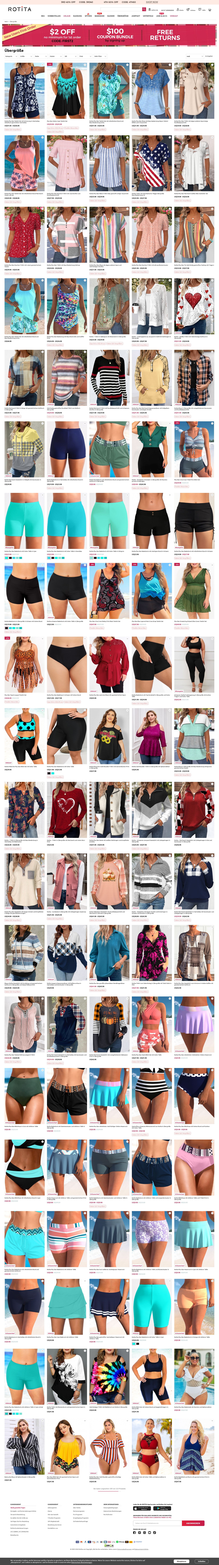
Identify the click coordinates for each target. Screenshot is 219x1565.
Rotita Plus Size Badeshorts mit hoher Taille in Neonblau (64, 551)
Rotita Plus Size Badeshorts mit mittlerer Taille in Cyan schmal (24, 1407)
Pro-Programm (77, 1514)
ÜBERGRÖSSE (123, 16)
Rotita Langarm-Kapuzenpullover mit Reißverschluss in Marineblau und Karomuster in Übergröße (64, 984)
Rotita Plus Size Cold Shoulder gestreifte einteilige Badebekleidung (105, 1477)
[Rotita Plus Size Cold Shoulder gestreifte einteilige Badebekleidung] (109, 1446)
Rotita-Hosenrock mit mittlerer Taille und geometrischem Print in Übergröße (66, 1198)
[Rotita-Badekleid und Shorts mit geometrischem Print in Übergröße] (194, 1446)
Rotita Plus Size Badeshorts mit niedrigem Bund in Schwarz (150, 551)
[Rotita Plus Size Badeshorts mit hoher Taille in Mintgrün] (109, 521)
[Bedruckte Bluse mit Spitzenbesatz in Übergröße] (25, 1446)
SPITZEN (88, 16)
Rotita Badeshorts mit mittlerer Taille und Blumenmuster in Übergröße (150, 1270)
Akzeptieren (181, 1561)
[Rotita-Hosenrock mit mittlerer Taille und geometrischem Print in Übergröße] (67, 1167)
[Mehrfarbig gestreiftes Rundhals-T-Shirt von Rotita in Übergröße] (67, 378)
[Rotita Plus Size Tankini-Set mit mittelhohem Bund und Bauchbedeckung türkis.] (109, 90)
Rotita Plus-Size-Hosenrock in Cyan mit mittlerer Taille (191, 1269)
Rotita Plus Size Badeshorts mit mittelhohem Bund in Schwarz (193, 551)
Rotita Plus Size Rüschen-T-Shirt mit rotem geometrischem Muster (23, 265)
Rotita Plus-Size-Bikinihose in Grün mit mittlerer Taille (21, 1126)
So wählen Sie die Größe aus (19, 1518)
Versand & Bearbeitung (17, 1514)
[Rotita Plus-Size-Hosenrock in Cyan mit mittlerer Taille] (194, 1239)
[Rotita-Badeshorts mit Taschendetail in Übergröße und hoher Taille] (152, 664)
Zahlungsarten (52, 1508)
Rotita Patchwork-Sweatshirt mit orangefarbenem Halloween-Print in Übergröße (108, 1055)
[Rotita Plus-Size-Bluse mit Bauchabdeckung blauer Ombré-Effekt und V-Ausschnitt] (152, 90)
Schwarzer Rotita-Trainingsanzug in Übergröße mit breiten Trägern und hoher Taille (192, 695)
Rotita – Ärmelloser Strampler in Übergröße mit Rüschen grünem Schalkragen (149, 480)
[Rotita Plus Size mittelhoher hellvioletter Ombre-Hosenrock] (194, 1024)
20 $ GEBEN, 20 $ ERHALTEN (19, 1531)
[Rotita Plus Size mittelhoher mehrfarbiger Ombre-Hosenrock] (109, 1096)
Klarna (50, 1511)
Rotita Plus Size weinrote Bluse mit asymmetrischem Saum (107, 695)
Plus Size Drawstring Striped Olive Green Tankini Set (190, 621)
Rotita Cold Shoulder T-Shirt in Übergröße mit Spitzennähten (151, 766)
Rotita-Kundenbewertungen (19, 1528)
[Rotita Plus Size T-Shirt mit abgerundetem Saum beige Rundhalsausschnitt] (194, 90)
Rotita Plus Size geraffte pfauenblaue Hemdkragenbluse (106, 983)
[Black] (10, 558)
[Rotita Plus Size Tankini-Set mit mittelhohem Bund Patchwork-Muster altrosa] (25, 163)
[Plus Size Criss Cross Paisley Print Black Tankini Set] (109, 591)
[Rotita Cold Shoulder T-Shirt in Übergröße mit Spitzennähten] (152, 736)
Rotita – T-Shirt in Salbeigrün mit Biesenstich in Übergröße (107, 336)
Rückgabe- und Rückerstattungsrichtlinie (23, 1511)
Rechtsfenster (108, 1514)
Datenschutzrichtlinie (141, 1549)
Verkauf (174, 16)
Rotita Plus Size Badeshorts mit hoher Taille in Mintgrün (106, 551)
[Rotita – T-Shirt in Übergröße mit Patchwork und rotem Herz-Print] (67, 810)
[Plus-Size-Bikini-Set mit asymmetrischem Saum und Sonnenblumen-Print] (67, 1446)
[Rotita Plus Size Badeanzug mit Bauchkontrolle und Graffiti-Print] (67, 306)
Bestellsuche (14, 1535)
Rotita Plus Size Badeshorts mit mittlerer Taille (61, 1269)
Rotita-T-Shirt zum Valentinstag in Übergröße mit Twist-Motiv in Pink (151, 984)
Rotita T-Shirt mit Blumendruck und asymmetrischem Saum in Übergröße (66, 1407)
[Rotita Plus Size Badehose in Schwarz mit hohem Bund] (67, 664)
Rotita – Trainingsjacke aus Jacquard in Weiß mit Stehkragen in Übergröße (151, 337)
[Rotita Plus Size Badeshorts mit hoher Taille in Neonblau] (67, 521)
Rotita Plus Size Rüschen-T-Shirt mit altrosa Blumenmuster (150, 265)
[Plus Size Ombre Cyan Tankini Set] (67, 90)
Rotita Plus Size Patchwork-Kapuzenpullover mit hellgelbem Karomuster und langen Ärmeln (150, 409)
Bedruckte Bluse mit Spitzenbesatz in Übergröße (20, 1477)
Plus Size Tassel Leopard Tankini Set (15, 695)
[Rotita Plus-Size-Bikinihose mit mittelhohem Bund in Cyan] (25, 1167)
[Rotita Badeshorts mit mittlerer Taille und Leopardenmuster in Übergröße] (152, 1167)
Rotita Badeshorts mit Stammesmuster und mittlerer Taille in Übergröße (66, 1127)
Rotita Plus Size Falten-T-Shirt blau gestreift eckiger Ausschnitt (108, 193)
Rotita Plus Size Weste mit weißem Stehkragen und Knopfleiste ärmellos (109, 841)
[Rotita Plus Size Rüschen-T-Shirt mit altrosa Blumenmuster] (152, 234)
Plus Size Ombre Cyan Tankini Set (57, 121)
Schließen (201, 1561)
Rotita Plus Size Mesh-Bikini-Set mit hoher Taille (147, 1055)
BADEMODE (99, 16)
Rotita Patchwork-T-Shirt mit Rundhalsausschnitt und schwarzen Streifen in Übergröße (109, 409)
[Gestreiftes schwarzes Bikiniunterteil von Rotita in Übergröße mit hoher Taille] (152, 1096)
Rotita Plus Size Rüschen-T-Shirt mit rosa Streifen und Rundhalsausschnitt (63, 194)
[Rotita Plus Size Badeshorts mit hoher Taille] (67, 736)
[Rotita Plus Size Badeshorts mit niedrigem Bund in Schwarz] (152, 521)
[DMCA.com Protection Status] (109, 1545)
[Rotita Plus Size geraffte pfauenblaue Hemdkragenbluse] (109, 953)
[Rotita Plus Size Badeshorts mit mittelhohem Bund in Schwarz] (194, 521)
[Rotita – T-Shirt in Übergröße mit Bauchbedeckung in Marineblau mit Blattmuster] (25, 810)
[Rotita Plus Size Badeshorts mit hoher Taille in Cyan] (25, 521)
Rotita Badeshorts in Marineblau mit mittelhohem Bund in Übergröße (65, 480)
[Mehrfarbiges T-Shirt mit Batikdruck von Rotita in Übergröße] (109, 1376)
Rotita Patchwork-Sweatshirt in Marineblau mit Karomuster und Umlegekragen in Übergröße (194, 912)
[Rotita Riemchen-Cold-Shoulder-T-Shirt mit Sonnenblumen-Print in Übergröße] (109, 736)
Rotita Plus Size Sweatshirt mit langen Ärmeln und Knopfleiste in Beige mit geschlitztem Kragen (24, 912)
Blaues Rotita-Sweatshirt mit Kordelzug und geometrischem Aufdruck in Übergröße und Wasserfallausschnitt (23, 984)
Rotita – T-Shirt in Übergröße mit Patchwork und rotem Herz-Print (66, 841)
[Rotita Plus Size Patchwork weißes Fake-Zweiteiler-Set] (194, 163)
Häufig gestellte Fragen (17, 1508)
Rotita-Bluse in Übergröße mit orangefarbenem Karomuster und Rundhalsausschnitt (193, 409)
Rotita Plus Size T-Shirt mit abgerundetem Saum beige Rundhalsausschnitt (191, 121)
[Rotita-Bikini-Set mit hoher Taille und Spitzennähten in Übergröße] (152, 1446)
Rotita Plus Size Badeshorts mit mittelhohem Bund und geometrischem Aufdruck (22, 1270)
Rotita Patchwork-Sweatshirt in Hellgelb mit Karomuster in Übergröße (23, 480)
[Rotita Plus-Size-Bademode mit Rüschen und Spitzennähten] (194, 1376)
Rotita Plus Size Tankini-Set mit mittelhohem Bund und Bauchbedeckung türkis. (106, 121)
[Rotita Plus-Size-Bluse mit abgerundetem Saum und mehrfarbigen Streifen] (109, 234)
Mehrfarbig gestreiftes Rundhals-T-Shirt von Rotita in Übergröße (63, 409)
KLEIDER (111, 16)
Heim (6, 21)
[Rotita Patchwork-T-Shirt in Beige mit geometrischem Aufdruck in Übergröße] (25, 378)
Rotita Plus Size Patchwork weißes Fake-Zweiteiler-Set (191, 193)
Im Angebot (209, 56)
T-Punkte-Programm (54, 1518)
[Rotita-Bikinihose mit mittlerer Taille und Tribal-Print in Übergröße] (194, 1167)
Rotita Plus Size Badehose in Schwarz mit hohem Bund (64, 695)
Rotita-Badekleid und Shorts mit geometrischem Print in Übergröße (191, 1477)
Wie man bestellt (53, 1514)
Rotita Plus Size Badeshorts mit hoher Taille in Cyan (20, 551)
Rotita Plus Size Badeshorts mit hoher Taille (60, 766)
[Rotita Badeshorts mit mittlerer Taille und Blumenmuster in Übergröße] (152, 1239)
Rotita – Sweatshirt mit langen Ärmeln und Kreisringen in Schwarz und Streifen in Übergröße (149, 912)
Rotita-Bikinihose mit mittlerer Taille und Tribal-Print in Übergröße (191, 1198)
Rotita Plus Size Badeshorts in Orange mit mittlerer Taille (192, 1337)
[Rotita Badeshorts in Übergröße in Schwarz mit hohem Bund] (25, 591)
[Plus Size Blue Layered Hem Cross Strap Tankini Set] (152, 591)
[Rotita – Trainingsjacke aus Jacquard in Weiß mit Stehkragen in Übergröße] (152, 306)
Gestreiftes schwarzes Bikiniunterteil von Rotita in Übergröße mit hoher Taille (151, 1127)
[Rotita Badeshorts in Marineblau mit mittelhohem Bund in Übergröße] (67, 449)
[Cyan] (6, 557)
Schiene (192, 10)
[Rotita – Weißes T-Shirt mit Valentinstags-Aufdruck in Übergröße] (194, 306)
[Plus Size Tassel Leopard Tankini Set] (25, 664)
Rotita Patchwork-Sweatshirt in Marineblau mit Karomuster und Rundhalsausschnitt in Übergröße (67, 1055)
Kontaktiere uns (53, 1528)
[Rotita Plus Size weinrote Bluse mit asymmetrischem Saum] (109, 664)
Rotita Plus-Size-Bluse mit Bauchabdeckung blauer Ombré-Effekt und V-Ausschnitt (150, 121)
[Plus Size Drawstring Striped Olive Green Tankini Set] (194, 591)
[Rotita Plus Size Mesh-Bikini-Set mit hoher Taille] (152, 1024)
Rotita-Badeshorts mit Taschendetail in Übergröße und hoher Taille (151, 695)
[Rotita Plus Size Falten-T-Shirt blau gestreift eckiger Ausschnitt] (109, 163)
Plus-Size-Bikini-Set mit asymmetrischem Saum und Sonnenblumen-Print (62, 1477)
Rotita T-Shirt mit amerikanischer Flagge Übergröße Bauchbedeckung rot (148, 194)
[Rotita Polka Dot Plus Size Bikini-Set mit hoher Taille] (25, 736)
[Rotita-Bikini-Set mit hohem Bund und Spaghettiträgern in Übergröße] (152, 1376)
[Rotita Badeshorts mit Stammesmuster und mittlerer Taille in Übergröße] (67, 1096)
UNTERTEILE (148, 16)
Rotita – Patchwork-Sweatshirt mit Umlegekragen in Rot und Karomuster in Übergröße (193, 841)
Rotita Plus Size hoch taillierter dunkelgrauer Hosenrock (106, 1269)
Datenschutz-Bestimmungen (112, 1511)
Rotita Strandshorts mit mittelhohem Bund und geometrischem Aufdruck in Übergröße (109, 480)
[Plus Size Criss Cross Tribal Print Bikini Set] (194, 449)
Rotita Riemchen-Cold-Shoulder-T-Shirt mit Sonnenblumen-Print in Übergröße (109, 767)
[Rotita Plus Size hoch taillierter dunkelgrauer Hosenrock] (109, 1239)
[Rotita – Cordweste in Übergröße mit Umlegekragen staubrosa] (67, 881)
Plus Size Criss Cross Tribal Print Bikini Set (187, 480)
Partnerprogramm (78, 1511)
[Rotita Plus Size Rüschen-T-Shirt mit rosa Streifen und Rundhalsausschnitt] (67, 163)
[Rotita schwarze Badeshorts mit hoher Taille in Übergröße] (67, 591)
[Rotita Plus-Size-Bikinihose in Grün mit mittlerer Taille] (25, 1096)
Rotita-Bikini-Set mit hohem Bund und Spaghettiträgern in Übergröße (150, 1407)
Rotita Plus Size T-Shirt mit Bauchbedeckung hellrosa (63, 265)
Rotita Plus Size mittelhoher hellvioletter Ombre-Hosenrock (193, 1055)
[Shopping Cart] (210, 10)
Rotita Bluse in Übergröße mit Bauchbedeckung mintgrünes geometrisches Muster (193, 767)
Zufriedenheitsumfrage (80, 1521)
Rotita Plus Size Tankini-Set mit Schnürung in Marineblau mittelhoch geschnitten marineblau (22, 121)
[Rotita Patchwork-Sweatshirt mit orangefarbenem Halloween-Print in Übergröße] (109, 1024)
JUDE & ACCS (161, 16)
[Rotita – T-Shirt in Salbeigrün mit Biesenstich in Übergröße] (109, 306)
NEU (43, 16)
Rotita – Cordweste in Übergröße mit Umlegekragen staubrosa (66, 912)
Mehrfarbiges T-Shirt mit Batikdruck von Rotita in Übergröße (108, 1407)
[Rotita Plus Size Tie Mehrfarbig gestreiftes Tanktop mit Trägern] (194, 234)
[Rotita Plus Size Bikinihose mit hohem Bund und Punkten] (194, 1096)
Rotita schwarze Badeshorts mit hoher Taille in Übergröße (65, 621)
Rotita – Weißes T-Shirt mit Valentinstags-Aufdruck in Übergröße (190, 337)
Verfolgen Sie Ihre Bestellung (19, 1521)
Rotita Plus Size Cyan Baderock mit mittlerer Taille (62, 1337)
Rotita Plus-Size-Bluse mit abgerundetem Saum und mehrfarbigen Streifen (105, 265)
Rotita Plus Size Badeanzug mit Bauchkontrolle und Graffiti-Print (65, 337)
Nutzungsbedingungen (111, 1508)
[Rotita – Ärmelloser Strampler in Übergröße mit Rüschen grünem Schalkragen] (152, 449)
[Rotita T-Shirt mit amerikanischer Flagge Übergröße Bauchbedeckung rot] (152, 163)
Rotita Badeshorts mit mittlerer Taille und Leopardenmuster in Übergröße (151, 1198)
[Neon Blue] (13, 558)
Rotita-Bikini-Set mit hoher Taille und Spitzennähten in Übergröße (149, 1477)
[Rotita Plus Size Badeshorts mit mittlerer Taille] (67, 1239)
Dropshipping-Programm (81, 1518)
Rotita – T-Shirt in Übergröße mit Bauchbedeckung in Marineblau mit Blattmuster (21, 841)
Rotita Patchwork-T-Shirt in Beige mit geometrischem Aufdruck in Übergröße (24, 409)
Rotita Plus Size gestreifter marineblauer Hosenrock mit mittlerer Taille (106, 1337)
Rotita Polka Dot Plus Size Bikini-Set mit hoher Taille (21, 766)
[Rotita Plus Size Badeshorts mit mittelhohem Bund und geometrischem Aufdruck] (25, 1239)
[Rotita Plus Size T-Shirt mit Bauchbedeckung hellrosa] (67, 234)
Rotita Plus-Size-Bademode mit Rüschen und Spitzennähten (192, 1407)
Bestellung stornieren (54, 1525)
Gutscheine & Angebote (17, 1525)
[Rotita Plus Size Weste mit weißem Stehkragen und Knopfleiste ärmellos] (109, 810)
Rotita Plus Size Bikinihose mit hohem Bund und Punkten (192, 1126)
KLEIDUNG (77, 16)
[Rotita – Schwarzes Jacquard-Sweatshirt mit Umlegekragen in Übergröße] (152, 810)
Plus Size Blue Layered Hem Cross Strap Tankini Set (147, 621)
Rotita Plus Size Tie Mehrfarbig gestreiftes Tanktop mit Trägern (194, 265)
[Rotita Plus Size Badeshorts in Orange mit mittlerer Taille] (194, 1306)
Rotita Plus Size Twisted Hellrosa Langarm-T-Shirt (20, 1055)
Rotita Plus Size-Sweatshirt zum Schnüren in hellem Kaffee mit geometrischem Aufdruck (193, 984)
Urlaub (67, 16)
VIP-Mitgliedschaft (53, 1521)
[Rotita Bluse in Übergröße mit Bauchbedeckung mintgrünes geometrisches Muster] (194, 736)
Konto (182, 10)
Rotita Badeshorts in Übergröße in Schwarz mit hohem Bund (23, 621)
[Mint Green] (17, 558)
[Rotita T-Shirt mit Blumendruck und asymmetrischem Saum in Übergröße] (67, 1376)
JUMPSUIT (136, 16)
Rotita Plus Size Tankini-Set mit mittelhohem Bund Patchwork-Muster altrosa (24, 194)
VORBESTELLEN (54, 16)
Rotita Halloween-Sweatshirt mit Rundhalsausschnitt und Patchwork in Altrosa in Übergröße (107, 912)
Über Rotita (76, 1508)
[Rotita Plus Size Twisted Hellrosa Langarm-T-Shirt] (25, 1024)
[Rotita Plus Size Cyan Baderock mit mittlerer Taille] (67, 1306)
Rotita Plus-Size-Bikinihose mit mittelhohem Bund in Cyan (22, 1198)
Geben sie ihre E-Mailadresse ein (147, 1523)
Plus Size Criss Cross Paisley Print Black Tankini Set (104, 621)
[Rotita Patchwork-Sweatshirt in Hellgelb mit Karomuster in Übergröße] (25, 449)
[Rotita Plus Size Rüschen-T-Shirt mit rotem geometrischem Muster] (25, 234)
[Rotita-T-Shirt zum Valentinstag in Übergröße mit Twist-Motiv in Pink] (152, 953)
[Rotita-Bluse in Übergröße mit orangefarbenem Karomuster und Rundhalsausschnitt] (194, 378)
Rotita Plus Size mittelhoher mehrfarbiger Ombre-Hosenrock (108, 1126)
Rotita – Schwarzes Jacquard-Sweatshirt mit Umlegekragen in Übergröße (151, 841)
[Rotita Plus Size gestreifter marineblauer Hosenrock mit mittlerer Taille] (109, 1306)
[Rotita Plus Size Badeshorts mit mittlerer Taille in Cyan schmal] (25, 1376)
